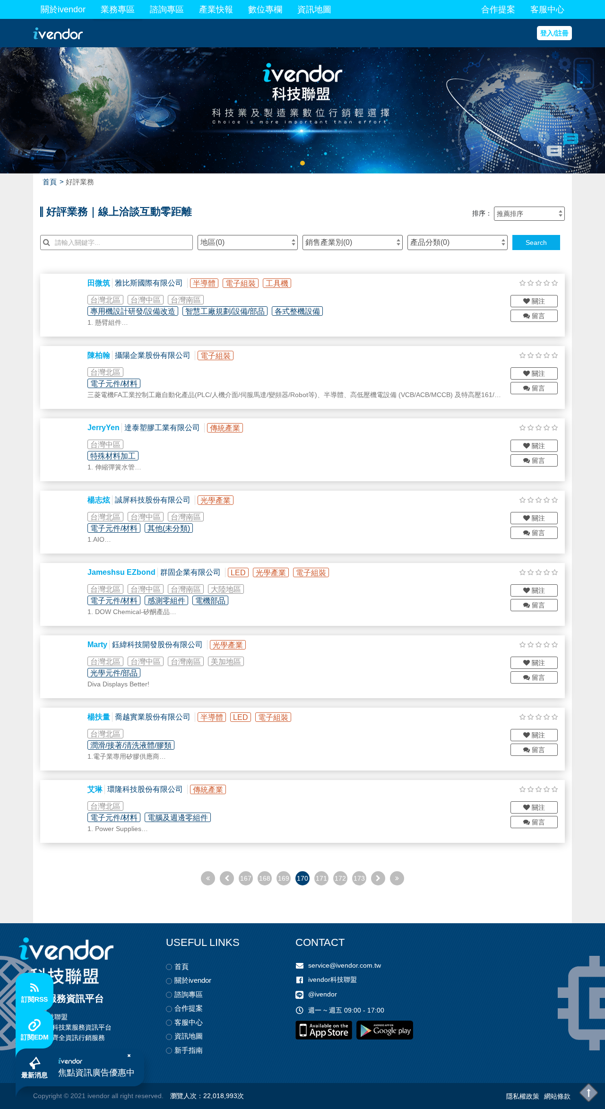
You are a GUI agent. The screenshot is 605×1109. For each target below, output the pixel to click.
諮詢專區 (167, 9)
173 (359, 878)
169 (283, 878)
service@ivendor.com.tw (344, 965)
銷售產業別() (328, 242)
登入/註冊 (554, 33)
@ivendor (322, 994)
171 (321, 878)
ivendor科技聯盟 (332, 979)
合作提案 (498, 9)
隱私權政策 (522, 1096)
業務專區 (118, 9)
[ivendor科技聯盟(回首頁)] (66, 960)
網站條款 (557, 1096)
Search (536, 242)
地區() (212, 242)
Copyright (47, 1096)
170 (302, 878)
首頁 (50, 182)
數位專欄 (265, 9)
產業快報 (216, 9)
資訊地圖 (314, 9)
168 (264, 878)
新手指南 (188, 1050)
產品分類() (429, 242)
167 (245, 878)
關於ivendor (63, 9)
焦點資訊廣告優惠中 (96, 1072)
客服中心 (547, 9)
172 (340, 878)
